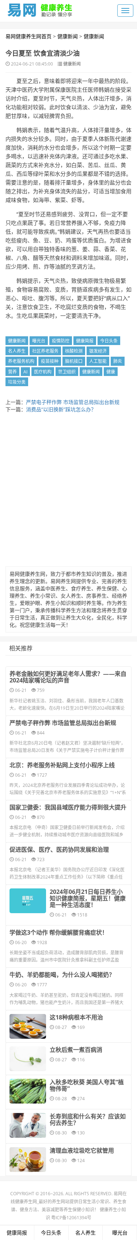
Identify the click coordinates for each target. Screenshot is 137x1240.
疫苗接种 (49, 361)
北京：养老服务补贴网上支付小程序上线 (62, 765)
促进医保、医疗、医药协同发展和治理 (59, 849)
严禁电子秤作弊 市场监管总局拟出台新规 (72, 402)
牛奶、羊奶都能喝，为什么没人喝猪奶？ (62, 974)
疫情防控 (60, 341)
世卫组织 (67, 372)
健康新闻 (67, 36)
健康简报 (85, 341)
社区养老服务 (45, 351)
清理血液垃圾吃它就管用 (82, 1150)
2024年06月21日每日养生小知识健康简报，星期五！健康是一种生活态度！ (88, 898)
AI (25, 372)
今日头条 (109, 341)
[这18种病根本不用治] (27, 1026)
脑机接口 (74, 361)
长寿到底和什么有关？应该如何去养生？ (88, 1119)
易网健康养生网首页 (28, 36)
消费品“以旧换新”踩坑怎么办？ (61, 409)
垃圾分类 (17, 382)
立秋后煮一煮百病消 (76, 1049)
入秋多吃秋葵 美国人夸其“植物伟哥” (87, 1085)
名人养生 (17, 351)
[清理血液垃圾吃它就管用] (27, 1159)
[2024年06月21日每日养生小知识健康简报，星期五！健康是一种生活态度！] (27, 900)
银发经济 (98, 351)
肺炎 (117, 361)
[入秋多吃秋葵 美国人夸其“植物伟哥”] (27, 1091)
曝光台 (38, 341)
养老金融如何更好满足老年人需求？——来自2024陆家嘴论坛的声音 (67, 677)
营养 (12, 372)
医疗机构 (43, 372)
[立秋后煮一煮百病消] (27, 1058)
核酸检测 (74, 351)
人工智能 (98, 361)
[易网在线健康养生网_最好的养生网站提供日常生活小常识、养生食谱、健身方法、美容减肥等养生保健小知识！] (40, 8)
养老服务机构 (21, 361)
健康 (110, 372)
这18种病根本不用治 (76, 1017)
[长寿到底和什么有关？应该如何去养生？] (27, 1125)
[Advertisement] (68, 491)
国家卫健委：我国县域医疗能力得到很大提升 (67, 807)
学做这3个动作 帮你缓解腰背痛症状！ (58, 932)
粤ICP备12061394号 (71, 1218)
